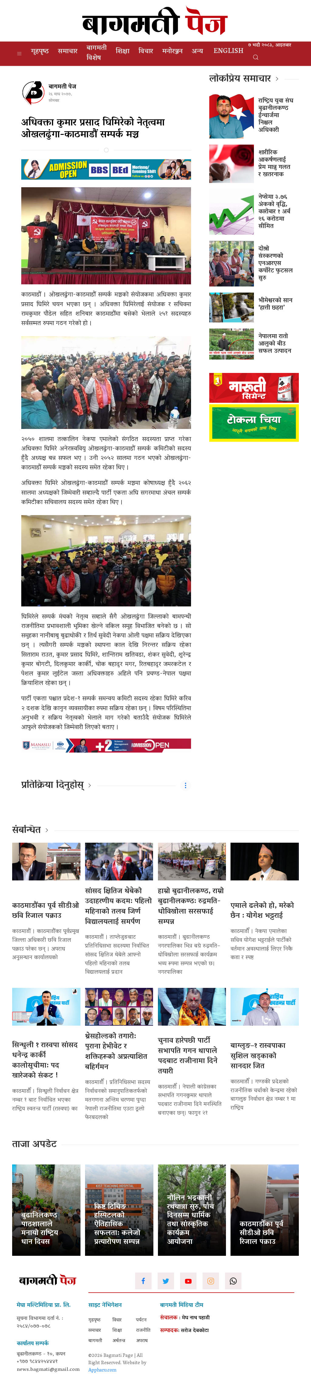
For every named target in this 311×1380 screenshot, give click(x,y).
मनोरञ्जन (172, 51)
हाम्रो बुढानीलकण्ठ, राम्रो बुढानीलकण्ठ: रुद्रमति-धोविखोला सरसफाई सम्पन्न (191, 907)
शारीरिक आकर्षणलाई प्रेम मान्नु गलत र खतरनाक (274, 164)
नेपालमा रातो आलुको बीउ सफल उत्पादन (274, 344)
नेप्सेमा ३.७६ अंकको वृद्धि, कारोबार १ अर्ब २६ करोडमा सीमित (274, 211)
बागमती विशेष (97, 54)
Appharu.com (102, 1370)
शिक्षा (122, 51)
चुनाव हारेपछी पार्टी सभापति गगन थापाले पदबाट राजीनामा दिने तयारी (187, 1056)
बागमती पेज (62, 87)
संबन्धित (26, 831)
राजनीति (143, 1330)
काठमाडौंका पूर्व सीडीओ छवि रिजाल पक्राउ (45, 911)
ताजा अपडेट (34, 1145)
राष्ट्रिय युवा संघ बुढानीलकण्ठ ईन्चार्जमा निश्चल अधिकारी (275, 115)
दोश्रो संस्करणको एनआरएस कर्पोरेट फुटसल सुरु (275, 263)
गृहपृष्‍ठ (40, 51)
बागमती (95, 1341)
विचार (145, 51)
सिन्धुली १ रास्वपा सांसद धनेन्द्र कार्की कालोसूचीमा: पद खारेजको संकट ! (45, 1061)
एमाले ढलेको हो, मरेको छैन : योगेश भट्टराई (262, 911)
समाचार (67, 51)
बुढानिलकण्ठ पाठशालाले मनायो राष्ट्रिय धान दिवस (39, 1229)
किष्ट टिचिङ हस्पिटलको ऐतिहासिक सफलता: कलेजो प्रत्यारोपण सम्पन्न (117, 1224)
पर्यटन (141, 1320)
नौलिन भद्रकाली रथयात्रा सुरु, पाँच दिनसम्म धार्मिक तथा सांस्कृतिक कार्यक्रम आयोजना (190, 1220)
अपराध (142, 1341)
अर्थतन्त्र (118, 1341)
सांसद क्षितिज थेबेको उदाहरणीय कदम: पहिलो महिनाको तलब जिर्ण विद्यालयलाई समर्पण (118, 907)
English (229, 51)
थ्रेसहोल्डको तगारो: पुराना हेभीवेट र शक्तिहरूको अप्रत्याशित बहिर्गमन (116, 1052)
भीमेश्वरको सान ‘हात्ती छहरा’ (275, 304)
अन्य (197, 51)
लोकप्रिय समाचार (240, 79)
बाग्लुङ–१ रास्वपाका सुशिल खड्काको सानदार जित (258, 1056)
